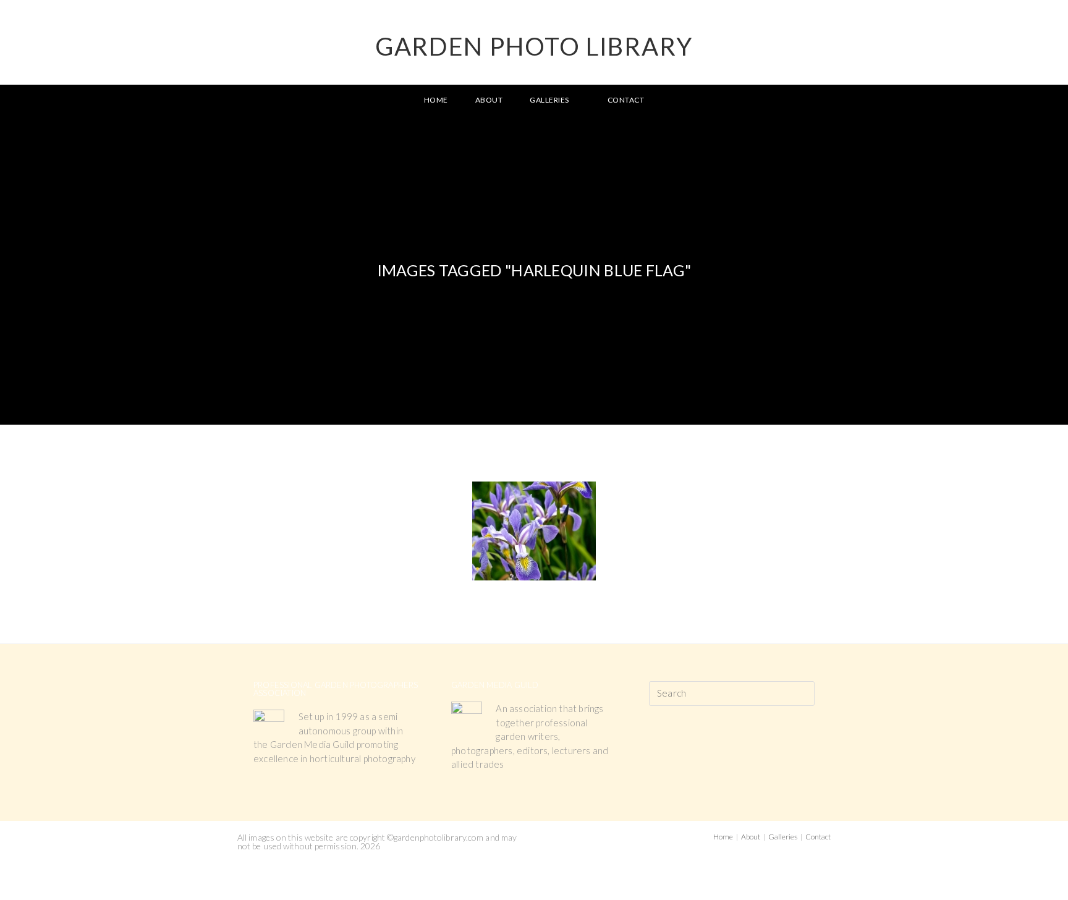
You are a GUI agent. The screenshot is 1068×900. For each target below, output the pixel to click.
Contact (818, 836)
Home (723, 836)
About (750, 836)
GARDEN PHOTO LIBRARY (534, 46)
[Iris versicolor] (534, 531)
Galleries (782, 836)
